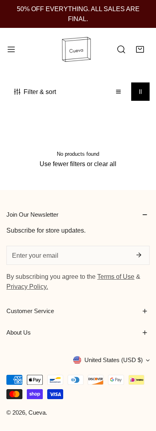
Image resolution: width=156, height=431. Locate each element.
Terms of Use (115, 276)
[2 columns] (140, 91)
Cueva (37, 412)
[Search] (121, 49)
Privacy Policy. (27, 286)
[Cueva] (76, 50)
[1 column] (118, 91)
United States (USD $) (113, 360)
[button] (140, 49)
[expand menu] (11, 50)
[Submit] (138, 255)
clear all (105, 163)
